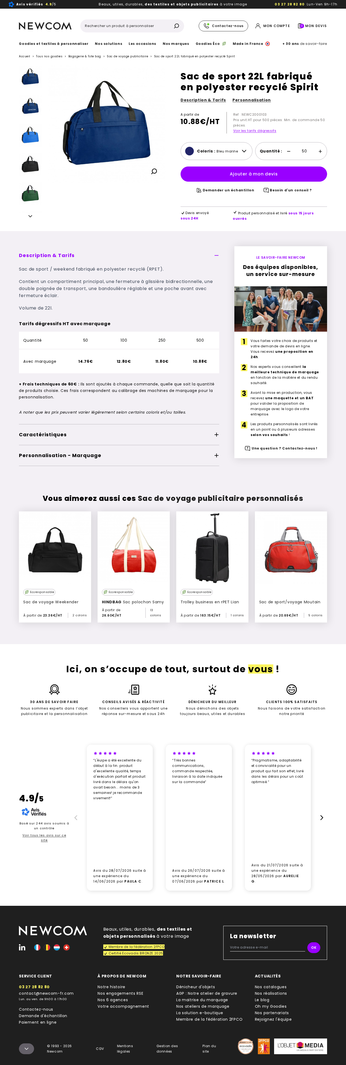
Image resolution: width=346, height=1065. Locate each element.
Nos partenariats (272, 1013)
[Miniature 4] (30, 193)
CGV (100, 1048)
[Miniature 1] (30, 106)
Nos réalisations (271, 993)
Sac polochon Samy (133, 602)
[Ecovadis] (246, 1046)
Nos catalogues (271, 987)
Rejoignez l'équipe (273, 1019)
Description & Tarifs (203, 100)
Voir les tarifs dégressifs (255, 130)
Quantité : (271, 151)
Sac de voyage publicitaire (127, 56)
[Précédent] (30, 69)
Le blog (262, 1000)
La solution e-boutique (199, 1013)
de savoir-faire (304, 43)
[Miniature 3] (30, 164)
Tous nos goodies (49, 56)
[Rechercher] (176, 26)
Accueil (24, 56)
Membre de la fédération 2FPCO (209, 1019)
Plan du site (209, 1049)
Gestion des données (167, 1049)
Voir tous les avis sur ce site (44, 837)
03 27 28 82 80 (290, 4)
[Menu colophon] (26, 1048)
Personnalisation (251, 100)
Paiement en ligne (37, 1022)
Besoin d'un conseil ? (291, 190)
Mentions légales (125, 1049)
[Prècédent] (75, 817)
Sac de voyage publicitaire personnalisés (220, 498)
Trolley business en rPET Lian (210, 602)
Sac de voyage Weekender (50, 602)
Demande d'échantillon (43, 1016)
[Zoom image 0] (106, 124)
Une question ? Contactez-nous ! (284, 448)
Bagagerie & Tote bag (84, 56)
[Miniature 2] (30, 135)
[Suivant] (30, 217)
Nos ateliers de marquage (202, 1006)
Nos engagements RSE (120, 993)
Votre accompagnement (123, 1006)
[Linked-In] (22, 947)
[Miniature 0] (30, 76)
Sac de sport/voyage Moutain (290, 602)
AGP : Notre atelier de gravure (206, 993)
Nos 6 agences (113, 1000)
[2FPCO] (264, 1046)
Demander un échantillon (228, 190)
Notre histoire (111, 987)
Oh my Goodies (271, 1006)
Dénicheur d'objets (195, 987)
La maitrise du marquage (202, 1000)
